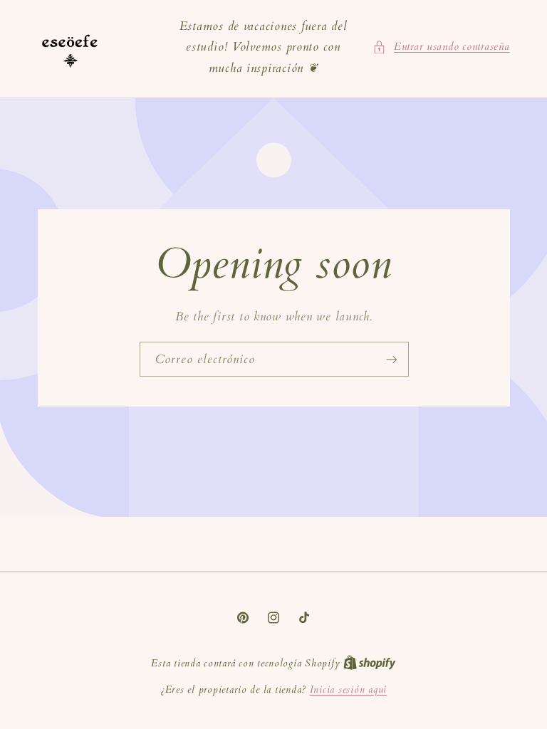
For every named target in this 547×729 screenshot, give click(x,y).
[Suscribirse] (391, 359)
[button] (441, 47)
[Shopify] (369, 663)
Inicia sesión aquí (348, 689)
